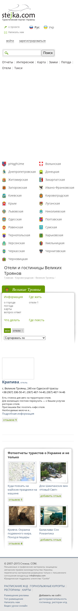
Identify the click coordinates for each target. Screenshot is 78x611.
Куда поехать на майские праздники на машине (22, 489)
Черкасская (16, 251)
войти (10, 41)
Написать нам (16, 32)
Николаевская (55, 211)
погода (8, 306)
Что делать (12, 320)
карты (8, 309)
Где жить (35, 297)
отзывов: (10, 420)
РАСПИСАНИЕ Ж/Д (16, 586)
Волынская (53, 164)
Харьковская (54, 235)
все (7, 330)
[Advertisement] (39, 116)
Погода (66, 62)
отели (18, 330)
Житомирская (18, 180)
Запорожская (17, 187)
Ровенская (15, 227)
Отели (6, 68)
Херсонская (16, 243)
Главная (8, 277)
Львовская (15, 211)
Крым (12, 203)
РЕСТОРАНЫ (12, 590)
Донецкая (52, 172)
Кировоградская (57, 195)
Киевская (15, 195)
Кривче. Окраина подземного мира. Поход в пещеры (20, 533)
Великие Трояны (45, 277)
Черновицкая (18, 259)
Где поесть (36, 320)
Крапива (14, 381)
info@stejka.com (37, 575)
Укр (51, 27)
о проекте (14, 26)
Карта (41, 62)
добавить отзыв (50, 496)
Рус (37, 27)
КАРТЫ (26, 590)
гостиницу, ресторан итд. (53, 602)
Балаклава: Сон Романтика (49, 531)
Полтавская (53, 219)
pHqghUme (16, 164)
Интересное (25, 62)
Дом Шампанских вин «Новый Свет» (53, 487)
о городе (9, 302)
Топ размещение (13, 598)
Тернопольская (19, 235)
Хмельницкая (54, 243)
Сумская (51, 227)
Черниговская (55, 251)
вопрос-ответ (12, 312)
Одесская (15, 219)
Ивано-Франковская (59, 187)
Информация (13, 297)
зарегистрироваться (32, 41)
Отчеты (7, 62)
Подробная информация (18, 413)
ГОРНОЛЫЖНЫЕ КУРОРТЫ (47, 586)
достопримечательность (53, 598)
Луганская (52, 203)
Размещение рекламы (16, 595)
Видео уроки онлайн (15, 605)
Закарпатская (55, 180)
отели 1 (33, 302)
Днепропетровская (22, 172)
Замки (53, 62)
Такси (18, 68)
